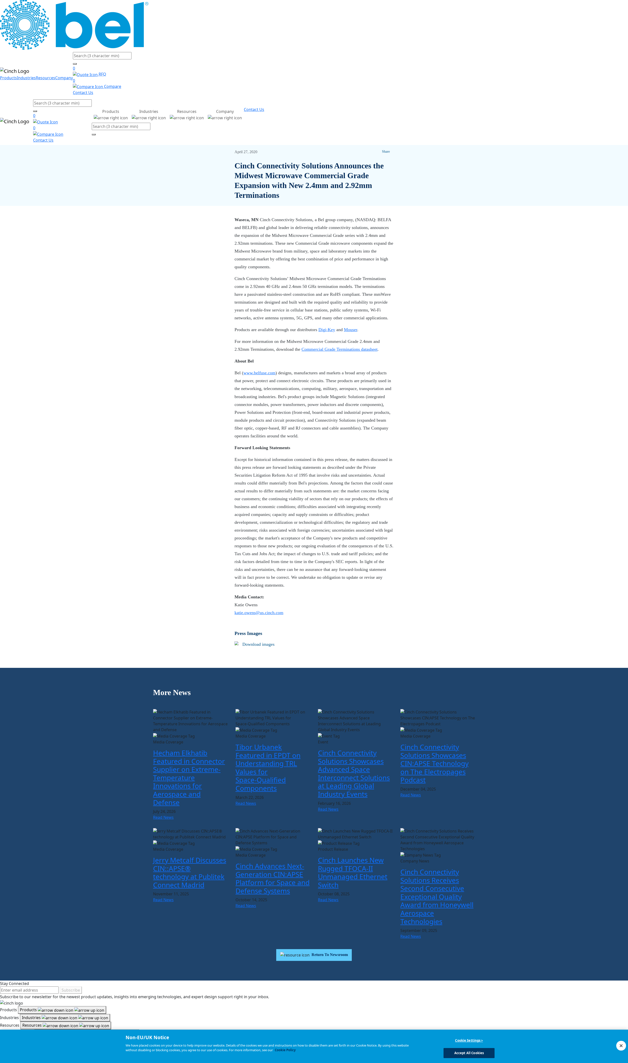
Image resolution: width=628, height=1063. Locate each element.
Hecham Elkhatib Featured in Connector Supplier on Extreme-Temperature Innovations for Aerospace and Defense (189, 777)
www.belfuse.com (259, 372)
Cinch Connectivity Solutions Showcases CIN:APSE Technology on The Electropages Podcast (434, 763)
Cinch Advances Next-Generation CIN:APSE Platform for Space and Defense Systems (273, 878)
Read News (163, 817)
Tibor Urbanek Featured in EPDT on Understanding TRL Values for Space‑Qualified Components (268, 767)
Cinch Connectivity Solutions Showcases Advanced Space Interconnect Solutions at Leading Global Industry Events (354, 773)
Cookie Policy (285, 1050)
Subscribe (71, 990)
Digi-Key (326, 329)
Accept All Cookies (469, 1052)
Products (8, 78)
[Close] (621, 1045)
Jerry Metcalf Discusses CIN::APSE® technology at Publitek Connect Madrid (189, 872)
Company (64, 78)
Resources (45, 78)
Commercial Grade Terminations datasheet (339, 349)
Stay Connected (14, 983)
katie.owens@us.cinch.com (259, 612)
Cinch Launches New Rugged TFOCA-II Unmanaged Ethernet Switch (352, 872)
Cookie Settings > (469, 1040)
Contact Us (83, 92)
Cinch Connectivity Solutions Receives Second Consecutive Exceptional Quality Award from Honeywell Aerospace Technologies (436, 896)
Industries (26, 78)
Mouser (350, 329)
